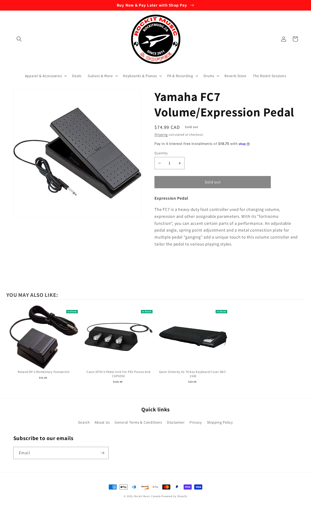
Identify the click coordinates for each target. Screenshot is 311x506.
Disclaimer (176, 422)
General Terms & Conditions (138, 422)
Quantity (161, 153)
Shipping (161, 134)
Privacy (196, 422)
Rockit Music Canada (147, 496)
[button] (19, 39)
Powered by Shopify (174, 496)
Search (84, 422)
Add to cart (43, 341)
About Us (102, 422)
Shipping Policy (220, 422)
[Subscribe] (102, 453)
